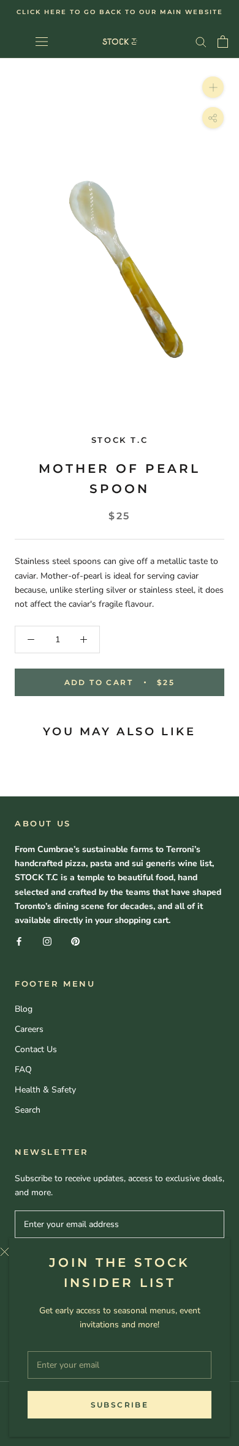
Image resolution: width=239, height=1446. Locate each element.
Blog (23, 1009)
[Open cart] (223, 41)
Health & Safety (45, 1090)
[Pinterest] (75, 941)
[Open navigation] (41, 41)
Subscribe (120, 1404)
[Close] (110, 1251)
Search (27, 1110)
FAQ (23, 1069)
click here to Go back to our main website (120, 12)
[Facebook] (19, 941)
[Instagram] (47, 941)
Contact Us (36, 1049)
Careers (29, 1029)
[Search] (201, 41)
